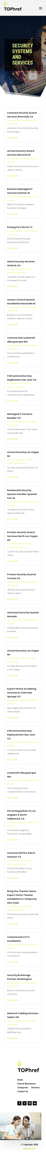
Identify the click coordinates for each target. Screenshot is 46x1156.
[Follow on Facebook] (19, 1103)
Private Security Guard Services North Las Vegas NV (22, 536)
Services (35, 1088)
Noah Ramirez (15, 307)
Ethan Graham (16, 983)
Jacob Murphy (16, 421)
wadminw (14, 700)
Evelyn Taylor (15, 582)
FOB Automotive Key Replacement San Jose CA (21, 734)
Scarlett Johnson (17, 906)
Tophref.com (29, 1148)
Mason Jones (15, 1021)
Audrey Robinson (17, 269)
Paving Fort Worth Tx (19, 227)
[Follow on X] (24, 1103)
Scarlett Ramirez (16, 383)
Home (20, 1080)
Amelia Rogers (16, 231)
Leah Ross (14, 158)
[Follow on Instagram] (30, 1103)
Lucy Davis (14, 780)
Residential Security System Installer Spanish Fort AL (22, 494)
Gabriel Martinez (17, 544)
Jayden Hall (14, 502)
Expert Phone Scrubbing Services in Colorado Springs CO (21, 692)
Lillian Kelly (14, 822)
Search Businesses (26, 1084)
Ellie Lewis (14, 944)
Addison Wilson (16, 345)
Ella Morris (14, 196)
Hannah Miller (15, 120)
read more (12, 137)
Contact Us (22, 1092)
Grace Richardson (17, 460)
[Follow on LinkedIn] (35, 1103)
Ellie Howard (15, 658)
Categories (22, 1088)
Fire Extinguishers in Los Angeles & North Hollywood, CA (21, 814)
